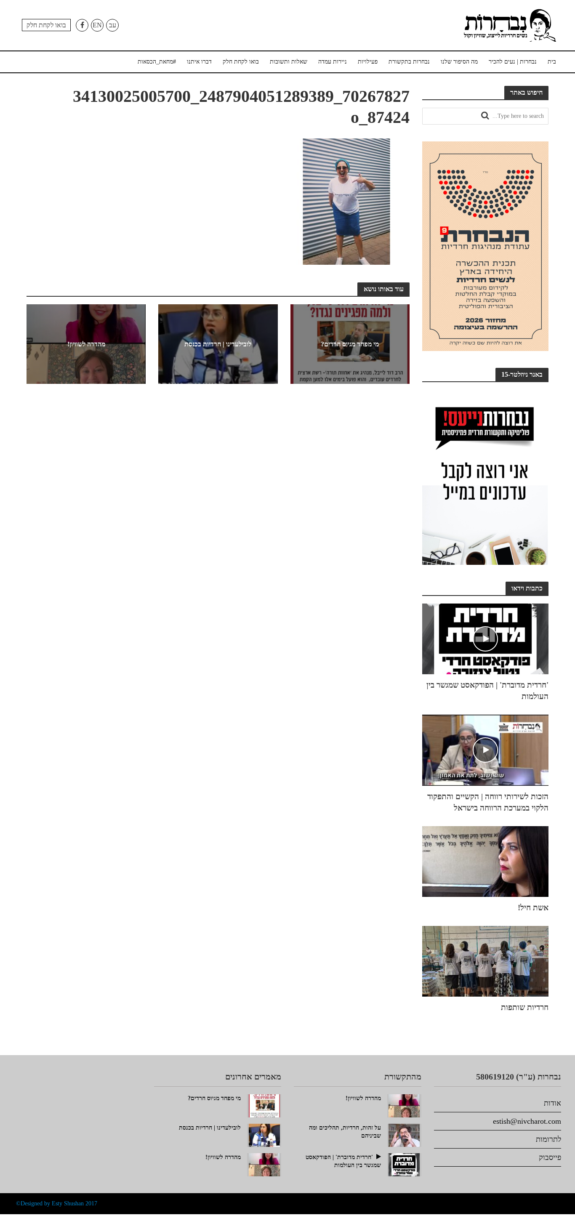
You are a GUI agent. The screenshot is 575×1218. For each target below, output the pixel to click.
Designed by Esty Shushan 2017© (56, 1203)
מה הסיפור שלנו (459, 62)
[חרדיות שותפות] (485, 960)
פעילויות (368, 62)
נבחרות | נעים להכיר (513, 62)
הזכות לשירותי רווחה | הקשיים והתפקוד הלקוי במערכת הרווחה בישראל (487, 802)
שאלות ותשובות (288, 62)
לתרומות (548, 1139)
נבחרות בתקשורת (409, 62)
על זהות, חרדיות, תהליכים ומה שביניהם (345, 1132)
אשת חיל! (533, 907)
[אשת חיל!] (485, 860)
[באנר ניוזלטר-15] (485, 476)
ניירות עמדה (332, 62)
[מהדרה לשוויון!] (264, 1163)
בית (552, 62)
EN (97, 25)
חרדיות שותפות (524, 1007)
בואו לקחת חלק (46, 25)
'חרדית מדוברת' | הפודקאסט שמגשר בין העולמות (487, 691)
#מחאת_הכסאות (157, 62)
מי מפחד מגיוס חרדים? (350, 344)
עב (112, 25)
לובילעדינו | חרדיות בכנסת (217, 344)
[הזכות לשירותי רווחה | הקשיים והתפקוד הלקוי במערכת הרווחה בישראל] (485, 749)
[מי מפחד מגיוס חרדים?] (264, 1104)
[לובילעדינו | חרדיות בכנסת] (264, 1134)
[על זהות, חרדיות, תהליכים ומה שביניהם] (404, 1134)
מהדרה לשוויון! (86, 344)
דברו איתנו (199, 62)
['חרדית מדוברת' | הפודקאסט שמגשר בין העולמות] (485, 638)
